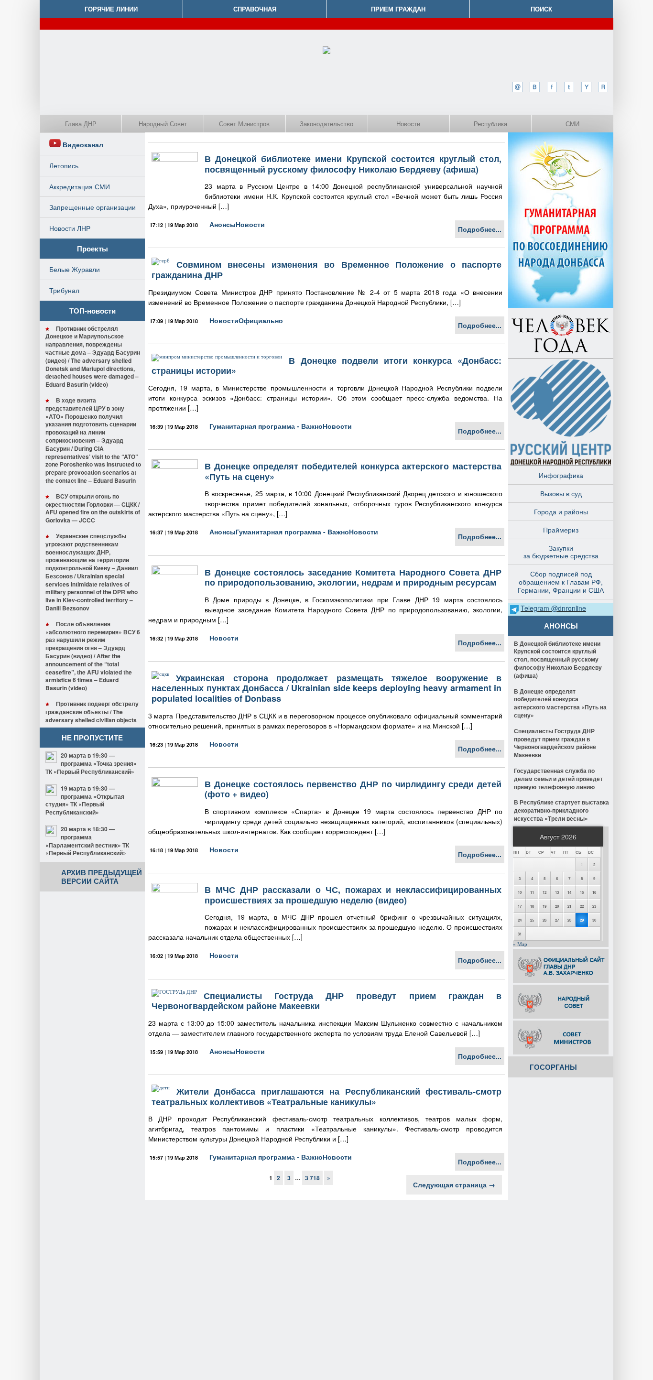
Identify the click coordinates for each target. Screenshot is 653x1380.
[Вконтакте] (534, 87)
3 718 (312, 1178)
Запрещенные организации (92, 207)
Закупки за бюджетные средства (561, 552)
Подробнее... (479, 229)
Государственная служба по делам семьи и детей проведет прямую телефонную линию (558, 778)
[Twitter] (569, 87)
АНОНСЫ (561, 625)
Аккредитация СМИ (79, 186)
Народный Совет (163, 123)
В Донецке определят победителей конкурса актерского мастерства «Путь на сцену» (353, 471)
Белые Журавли (74, 269)
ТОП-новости (92, 310)
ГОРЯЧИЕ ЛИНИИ (111, 8)
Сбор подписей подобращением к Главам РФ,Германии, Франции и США (561, 582)
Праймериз (560, 529)
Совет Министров (244, 123)
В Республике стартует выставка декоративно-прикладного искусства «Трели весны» (561, 810)
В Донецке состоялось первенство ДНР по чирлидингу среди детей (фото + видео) (353, 789)
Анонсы (222, 224)
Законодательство (326, 123)
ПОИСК (541, 8)
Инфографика (561, 475)
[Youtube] (586, 87)
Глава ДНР (81, 123)
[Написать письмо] (517, 87)
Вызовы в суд (561, 493)
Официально (261, 320)
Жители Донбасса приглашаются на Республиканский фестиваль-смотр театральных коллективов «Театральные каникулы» (326, 1096)
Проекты (92, 248)
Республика (490, 123)
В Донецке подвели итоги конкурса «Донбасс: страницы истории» (326, 365)
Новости (408, 123)
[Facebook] (551, 87)
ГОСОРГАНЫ (553, 1067)
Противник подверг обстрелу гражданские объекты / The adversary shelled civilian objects (92, 711)
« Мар (520, 944)
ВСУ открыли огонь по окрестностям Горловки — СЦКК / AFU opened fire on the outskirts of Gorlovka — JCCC (92, 508)
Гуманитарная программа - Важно (266, 426)
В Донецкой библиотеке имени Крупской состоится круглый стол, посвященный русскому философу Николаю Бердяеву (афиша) (353, 163)
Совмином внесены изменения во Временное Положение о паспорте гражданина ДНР (326, 269)
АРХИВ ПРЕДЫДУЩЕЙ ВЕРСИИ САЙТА (101, 876)
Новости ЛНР (69, 228)
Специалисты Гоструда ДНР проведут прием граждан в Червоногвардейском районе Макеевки (326, 1000)
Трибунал (64, 290)
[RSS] (603, 87)
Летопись (63, 165)
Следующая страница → (454, 1184)
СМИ (572, 123)
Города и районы (561, 511)
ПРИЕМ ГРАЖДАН (398, 8)
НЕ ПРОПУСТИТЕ (92, 737)
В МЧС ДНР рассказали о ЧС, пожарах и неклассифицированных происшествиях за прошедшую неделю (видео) (353, 894)
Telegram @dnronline (553, 608)
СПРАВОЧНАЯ (254, 8)
